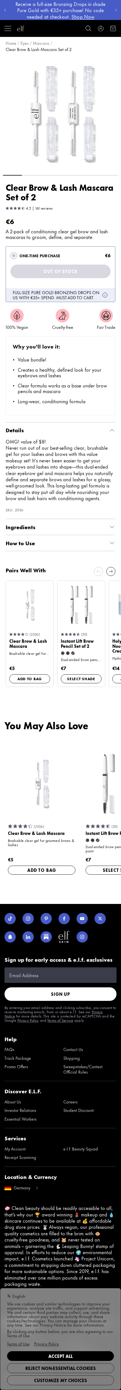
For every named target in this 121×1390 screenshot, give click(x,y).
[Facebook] (64, 918)
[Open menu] (8, 28)
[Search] (88, 28)
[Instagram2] (82, 937)
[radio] (13, 255)
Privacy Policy (28, 1020)
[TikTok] (10, 918)
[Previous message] (5, 10)
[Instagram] (28, 918)
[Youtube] (82, 918)
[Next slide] (110, 571)
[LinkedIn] (28, 937)
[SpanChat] (10, 937)
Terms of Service (60, 1020)
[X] (100, 918)
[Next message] (116, 10)
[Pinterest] (46, 918)
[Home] (21, 28)
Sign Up (60, 994)
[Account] (100, 28)
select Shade (81, 678)
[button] (60, 112)
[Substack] (46, 937)
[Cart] (113, 28)
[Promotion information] (105, 295)
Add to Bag (29, 678)
